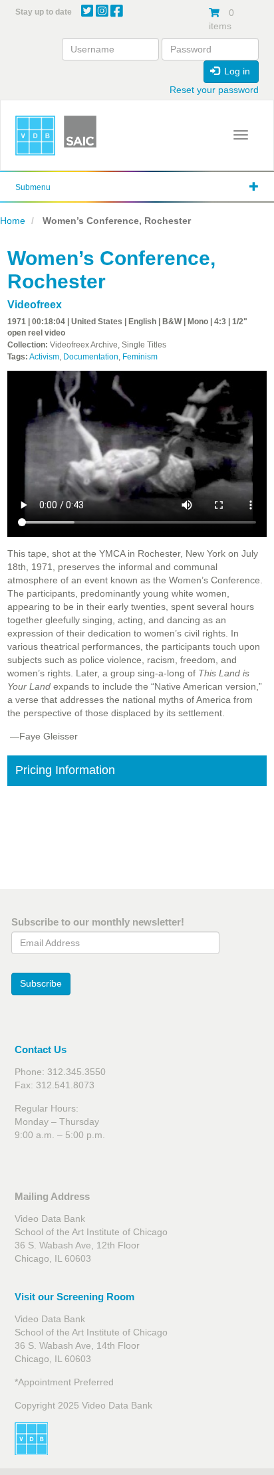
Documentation (90, 356)
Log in (235, 71)
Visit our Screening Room (74, 1296)
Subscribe (41, 983)
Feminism (140, 356)
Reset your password (214, 89)
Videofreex (34, 304)
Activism (44, 356)
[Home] (35, 135)
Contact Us (41, 1049)
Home (12, 220)
